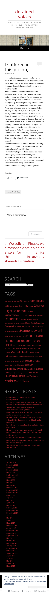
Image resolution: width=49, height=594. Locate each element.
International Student (24, 345)
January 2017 (11, 528)
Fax (26, 326)
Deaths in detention (36, 315)
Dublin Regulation (37, 323)
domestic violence (19, 323)
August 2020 (10, 477)
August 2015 (10, 556)
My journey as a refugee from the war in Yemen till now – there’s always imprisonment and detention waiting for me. (24, 432)
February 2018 (11, 508)
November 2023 (12, 465)
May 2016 (9, 538)
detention (35, 319)
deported (23, 319)
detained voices (24, 14)
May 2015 (9, 561)
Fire (29, 326)
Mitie (32, 352)
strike (32, 369)
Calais (8, 306)
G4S (41, 326)
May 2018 (9, 500)
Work (35, 376)
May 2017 (9, 518)
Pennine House (29, 356)
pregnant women (17, 361)
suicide (40, 368)
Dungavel (9, 326)
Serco (12, 365)
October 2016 (11, 533)
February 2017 (11, 526)
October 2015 (11, 551)
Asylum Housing (14, 301)
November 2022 (12, 470)
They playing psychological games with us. (21, 407)
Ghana (17, 331)
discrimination (9, 323)
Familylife (20, 326)
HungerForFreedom (18, 340)
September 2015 (12, 553)
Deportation (12, 319)
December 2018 (12, 490)
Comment (35, 234)
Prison (26, 361)
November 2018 (12, 493)
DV (13, 74)
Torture (22, 376)
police (36, 356)
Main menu (24, 48)
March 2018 (10, 505)
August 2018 (10, 495)
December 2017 (12, 510)
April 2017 (10, 520)
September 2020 (12, 475)
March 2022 (10, 473)
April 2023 (10, 467)
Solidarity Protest (15, 368)
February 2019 (11, 488)
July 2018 (9, 498)
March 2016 (10, 541)
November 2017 (12, 513)
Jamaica (18, 348)
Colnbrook (20, 311)
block (25, 301)
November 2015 (12, 548)
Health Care (15, 192)
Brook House (36, 300)
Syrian (11, 373)
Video (27, 376)
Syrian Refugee (18, 373)
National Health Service (16, 356)
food (32, 326)
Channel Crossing (26, 306)
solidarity (29, 365)
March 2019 (10, 485)
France (37, 326)
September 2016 (12, 536)
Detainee (29, 319)
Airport (7, 301)
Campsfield (14, 306)
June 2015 (10, 558)
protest (35, 360)
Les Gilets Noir (32, 348)
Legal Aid (24, 348)
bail (22, 301)
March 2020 (10, 480)
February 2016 (11, 543)
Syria (7, 373)
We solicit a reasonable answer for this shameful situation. (20, 252)
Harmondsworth (31, 330)
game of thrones (10, 331)
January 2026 (11, 462)
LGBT (7, 352)
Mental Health (20, 352)
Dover (28, 323)
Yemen (26, 382)
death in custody (23, 315)
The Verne (34, 373)
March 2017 (10, 523)
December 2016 (12, 531)
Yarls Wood (14, 381)
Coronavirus (10, 315)
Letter (39, 348)
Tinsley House (11, 376)
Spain (28, 369)
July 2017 (9, 515)
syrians (26, 373)
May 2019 (9, 483)
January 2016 (11, 546)
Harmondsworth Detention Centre (15, 336)
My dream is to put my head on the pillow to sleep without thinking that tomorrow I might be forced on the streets (24, 420)
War (31, 376)
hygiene (14, 345)
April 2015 (10, 563)
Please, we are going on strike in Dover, (34, 250)
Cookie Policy (9, 584)
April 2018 (10, 503)
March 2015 (10, 566)
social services (20, 365)
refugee (7, 365)
